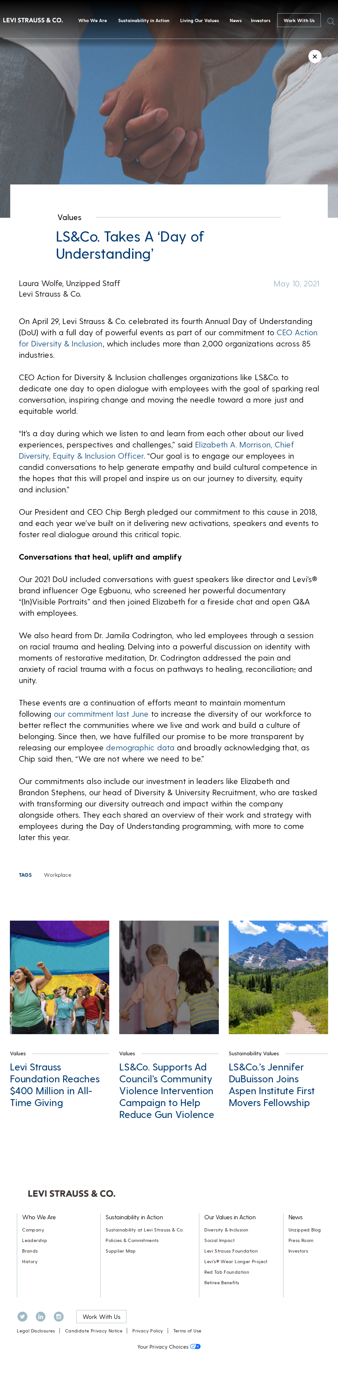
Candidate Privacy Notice (93, 1330)
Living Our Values (199, 20)
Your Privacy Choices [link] (162, 1346)
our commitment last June (101, 713)
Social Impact (219, 1240)
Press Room (301, 1240)
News (236, 20)
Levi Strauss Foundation (231, 1251)
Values (69, 217)
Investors (260, 20)
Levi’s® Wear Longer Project (236, 1261)
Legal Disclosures (36, 1330)
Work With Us (299, 20)
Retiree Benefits (221, 1282)
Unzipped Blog (304, 1229)
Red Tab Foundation (226, 1272)
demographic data (140, 747)
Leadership (34, 1240)
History (30, 1261)
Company (33, 1229)
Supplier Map (121, 1251)
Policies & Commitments (132, 1240)
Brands (30, 1251)
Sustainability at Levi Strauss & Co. (145, 1229)
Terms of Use (187, 1330)
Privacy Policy (147, 1330)
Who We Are (92, 20)
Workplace (57, 874)
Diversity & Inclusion (226, 1229)
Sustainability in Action (143, 20)
